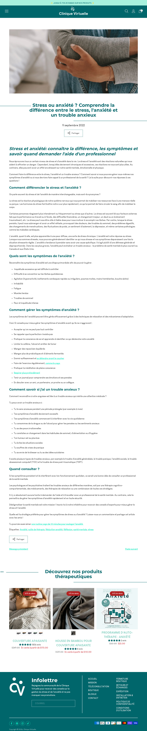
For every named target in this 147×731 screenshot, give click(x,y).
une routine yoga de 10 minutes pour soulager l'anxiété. (57, 524)
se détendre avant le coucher (50, 358)
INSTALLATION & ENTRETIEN (124, 696)
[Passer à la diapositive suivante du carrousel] (140, 608)
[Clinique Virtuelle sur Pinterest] (17, 723)
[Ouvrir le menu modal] (6, 11)
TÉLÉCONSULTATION (98, 686)
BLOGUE (92, 694)
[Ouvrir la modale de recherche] (126, 11)
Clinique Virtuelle (30, 729)
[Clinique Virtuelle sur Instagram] (22, 723)
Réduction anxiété (54, 529)
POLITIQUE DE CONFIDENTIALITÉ (125, 703)
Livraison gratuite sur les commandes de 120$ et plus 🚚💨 (72, 3)
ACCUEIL (92, 679)
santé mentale (80, 529)
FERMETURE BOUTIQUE (122, 680)
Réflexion (68, 529)
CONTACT (93, 698)
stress (90, 529)
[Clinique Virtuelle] (73, 11)
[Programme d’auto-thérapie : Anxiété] (117, 608)
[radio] (18, 633)
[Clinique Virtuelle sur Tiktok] (28, 723)
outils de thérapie (36, 529)
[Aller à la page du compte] (133, 11)
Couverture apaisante (30, 640)
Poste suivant (131, 549)
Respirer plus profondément (27, 373)
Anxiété (23, 529)
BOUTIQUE (93, 690)
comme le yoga (53, 363)
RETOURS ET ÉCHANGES (122, 686)
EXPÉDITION (122, 691)
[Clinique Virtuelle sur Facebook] (11, 723)
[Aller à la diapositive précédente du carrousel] (6, 608)
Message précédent (18, 549)
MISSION (92, 683)
